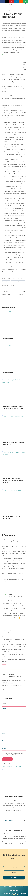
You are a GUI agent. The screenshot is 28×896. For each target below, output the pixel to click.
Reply (4, 586)
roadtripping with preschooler (18, 282)
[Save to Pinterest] (11, 1)
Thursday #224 (8, 372)
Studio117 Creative (14, 894)
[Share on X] (7, 1)
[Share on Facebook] (2, 1)
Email (4, 741)
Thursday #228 (6, 293)
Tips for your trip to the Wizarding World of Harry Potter (13, 480)
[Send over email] (25, 1)
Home (5, 886)
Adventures (4, 19)
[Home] (2, 10)
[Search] (24, 820)
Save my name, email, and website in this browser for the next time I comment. (13, 753)
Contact (22, 886)
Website (4, 748)
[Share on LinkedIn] (16, 1)
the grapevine (5, 285)
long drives (19, 278)
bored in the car (6, 278)
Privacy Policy (14, 888)
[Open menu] (25, 3)
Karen (10, 540)
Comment (5, 708)
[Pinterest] (17, 891)
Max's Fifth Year (6, 282)
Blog (16, 886)
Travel (12, 285)
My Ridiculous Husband (22, 294)
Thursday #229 (8, 338)
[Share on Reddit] (21, 1)
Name (4, 733)
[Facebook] (11, 891)
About (10, 886)
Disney (13, 278)
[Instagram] (14, 891)
